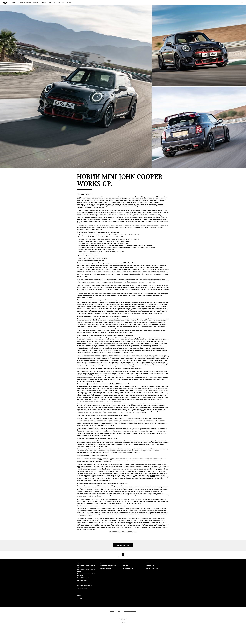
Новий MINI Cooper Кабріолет (84, 585)
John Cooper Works (82, 588)
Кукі (119, 611)
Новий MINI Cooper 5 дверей (84, 583)
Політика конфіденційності (130, 611)
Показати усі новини (123, 545)
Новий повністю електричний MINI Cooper (86, 566)
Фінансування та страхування (108, 565)
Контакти (112, 611)
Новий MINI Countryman (83, 578)
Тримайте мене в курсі (152, 568)
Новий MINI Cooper (82, 580)
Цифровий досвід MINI (129, 568)
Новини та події (150, 565)
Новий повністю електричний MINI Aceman (86, 570)
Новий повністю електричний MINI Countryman (86, 574)
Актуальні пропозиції (105, 568)
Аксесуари (126, 565)
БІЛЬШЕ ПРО (123, 532)
